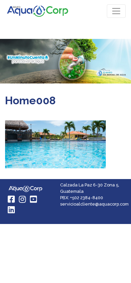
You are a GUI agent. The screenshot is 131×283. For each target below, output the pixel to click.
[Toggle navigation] (116, 11)
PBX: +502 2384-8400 (81, 197)
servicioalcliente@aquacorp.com (94, 204)
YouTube (34, 199)
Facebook (12, 199)
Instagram (23, 199)
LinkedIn (12, 210)
